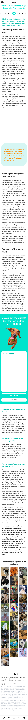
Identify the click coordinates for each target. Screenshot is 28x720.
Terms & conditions (14, 679)
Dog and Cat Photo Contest (12, 677)
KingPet (3, 677)
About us (19, 680)
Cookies (21, 679)
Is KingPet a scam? (12, 680)
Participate (14, 395)
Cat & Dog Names (5, 679)
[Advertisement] (14, 124)
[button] (2, 2)
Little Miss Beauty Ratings (8, 710)
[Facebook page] (15, 674)
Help (24, 677)
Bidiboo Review (20, 706)
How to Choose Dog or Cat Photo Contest (12, 708)
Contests (14, 400)
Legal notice (4, 680)
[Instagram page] (18, 674)
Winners (20, 677)
